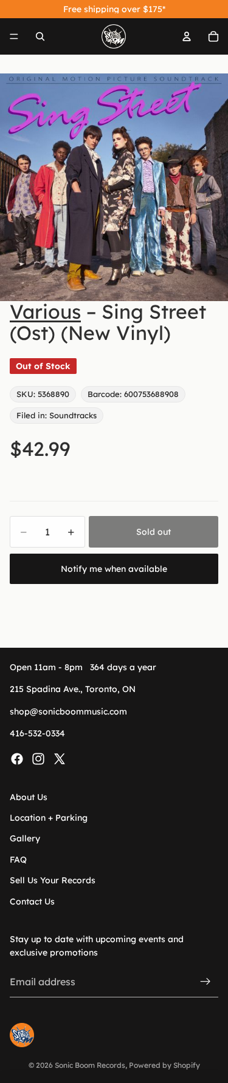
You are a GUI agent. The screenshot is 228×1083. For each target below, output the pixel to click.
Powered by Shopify (164, 1065)
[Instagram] (38, 759)
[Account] (186, 36)
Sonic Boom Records (90, 1065)
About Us (28, 797)
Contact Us (32, 901)
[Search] (40, 36)
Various (45, 311)
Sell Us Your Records (52, 880)
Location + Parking (49, 817)
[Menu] (14, 36)
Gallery (25, 838)
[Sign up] (205, 982)
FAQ (18, 859)
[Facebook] (17, 759)
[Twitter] (59, 759)
